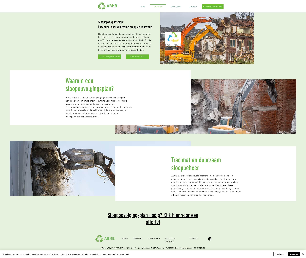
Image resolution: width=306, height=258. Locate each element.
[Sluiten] (303, 254)
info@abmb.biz (187, 248)
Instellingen (280, 254)
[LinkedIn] (209, 239)
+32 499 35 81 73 (199, 248)
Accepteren (294, 254)
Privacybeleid (124, 254)
